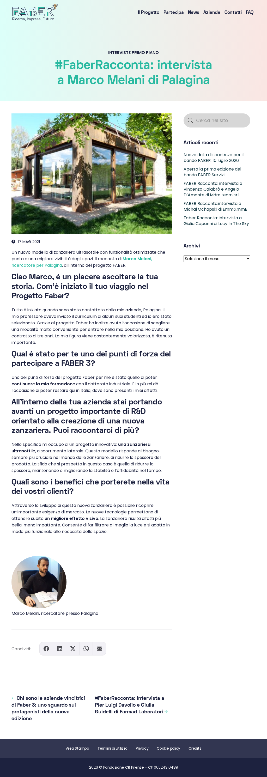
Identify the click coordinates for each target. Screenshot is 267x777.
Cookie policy (168, 748)
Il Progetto (148, 12)
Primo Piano (145, 53)
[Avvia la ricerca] (190, 120)
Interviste (119, 53)
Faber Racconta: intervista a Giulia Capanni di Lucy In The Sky (216, 221)
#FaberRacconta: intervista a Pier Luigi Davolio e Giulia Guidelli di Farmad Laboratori (129, 705)
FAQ (249, 12)
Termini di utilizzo (113, 748)
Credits (195, 748)
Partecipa (173, 12)
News (193, 12)
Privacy (142, 748)
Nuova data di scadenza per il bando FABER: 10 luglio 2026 (214, 157)
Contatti (233, 12)
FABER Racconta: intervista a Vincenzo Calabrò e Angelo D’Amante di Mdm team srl (213, 189)
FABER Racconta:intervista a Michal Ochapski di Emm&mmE (215, 206)
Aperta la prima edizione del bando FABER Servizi (212, 172)
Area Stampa (77, 748)
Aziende (211, 12)
